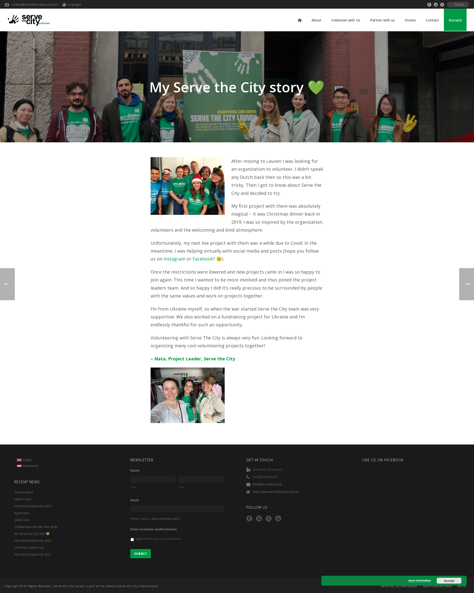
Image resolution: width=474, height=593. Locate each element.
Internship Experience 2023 (32, 506)
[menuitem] (28, 460)
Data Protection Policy (437, 586)
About (316, 20)
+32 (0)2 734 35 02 (265, 477)
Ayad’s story (22, 513)
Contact (432, 20)
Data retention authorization (155, 529)
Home (300, 20)
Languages (74, 4)
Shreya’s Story (23, 492)
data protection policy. (166, 519)
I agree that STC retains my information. (158, 538)
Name (136, 471)
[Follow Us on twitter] (269, 519)
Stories (410, 20)
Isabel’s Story (22, 499)
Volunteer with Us (345, 20)
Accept (449, 580)
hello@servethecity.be (267, 484)
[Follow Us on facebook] (249, 519)
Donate (455, 20)
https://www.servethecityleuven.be (276, 492)
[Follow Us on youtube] (278, 519)
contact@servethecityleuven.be (34, 4)
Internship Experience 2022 (32, 540)
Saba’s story (22, 520)
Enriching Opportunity (29, 547)
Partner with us (382, 20)
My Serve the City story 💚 (32, 534)
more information (419, 580)
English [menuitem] (27, 460)
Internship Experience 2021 (32, 554)
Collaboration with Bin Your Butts (35, 527)
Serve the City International (399, 586)
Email (136, 500)
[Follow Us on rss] (259, 519)
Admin (461, 586)
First (133, 487)
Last (181, 487)
